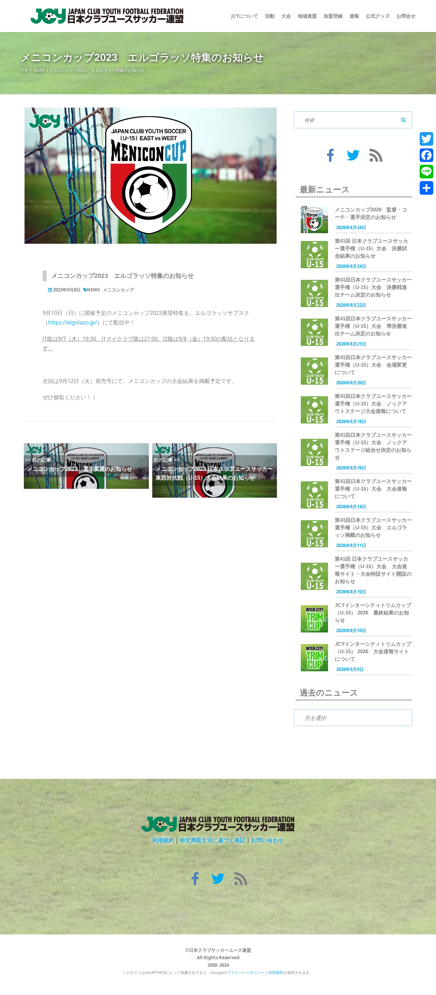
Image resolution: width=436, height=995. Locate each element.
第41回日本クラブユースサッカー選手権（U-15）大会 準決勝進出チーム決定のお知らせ (373, 326)
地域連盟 (307, 16)
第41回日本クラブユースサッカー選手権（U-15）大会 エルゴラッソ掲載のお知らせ (373, 527)
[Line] (426, 171)
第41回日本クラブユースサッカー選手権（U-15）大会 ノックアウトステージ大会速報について (373, 403)
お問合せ (406, 16)
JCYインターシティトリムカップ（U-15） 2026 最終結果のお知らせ (373, 612)
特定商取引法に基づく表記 (212, 840)
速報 (354, 16)
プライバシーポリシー (246, 972)
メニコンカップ (118, 290)
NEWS (39, 70)
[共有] (426, 188)
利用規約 (163, 840)
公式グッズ (378, 16)
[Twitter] (426, 139)
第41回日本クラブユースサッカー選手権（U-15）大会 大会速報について (373, 488)
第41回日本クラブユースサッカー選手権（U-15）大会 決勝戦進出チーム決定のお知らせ (373, 287)
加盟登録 (333, 16)
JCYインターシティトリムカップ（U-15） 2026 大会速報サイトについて (373, 651)
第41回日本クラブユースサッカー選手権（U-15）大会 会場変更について (373, 364)
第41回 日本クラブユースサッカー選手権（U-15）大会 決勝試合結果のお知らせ (371, 248)
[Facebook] (426, 155)
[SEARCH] (403, 119)
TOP (24, 70)
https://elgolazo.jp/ (72, 322)
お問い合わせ (267, 840)
